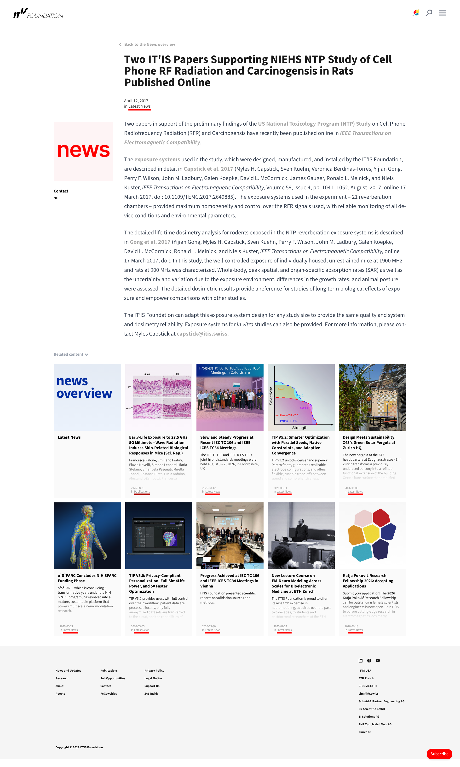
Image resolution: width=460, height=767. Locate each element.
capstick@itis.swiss (202, 334)
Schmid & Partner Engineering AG (381, 701)
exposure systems (157, 159)
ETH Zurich (366, 678)
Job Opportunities (112, 678)
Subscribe (439, 754)
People (60, 693)
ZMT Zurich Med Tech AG (375, 724)
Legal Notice (153, 678)
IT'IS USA (365, 670)
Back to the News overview (149, 44)
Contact (105, 686)
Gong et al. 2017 (150, 242)
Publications (109, 670)
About (59, 686)
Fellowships (108, 693)
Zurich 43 (365, 732)
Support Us (152, 686)
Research (62, 678)
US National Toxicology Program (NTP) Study (314, 124)
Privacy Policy (154, 670)
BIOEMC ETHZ (368, 686)
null (57, 198)
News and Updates (68, 670)
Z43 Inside (151, 693)
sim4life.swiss (369, 693)
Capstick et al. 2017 (208, 169)
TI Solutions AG (369, 717)
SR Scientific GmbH (372, 709)
